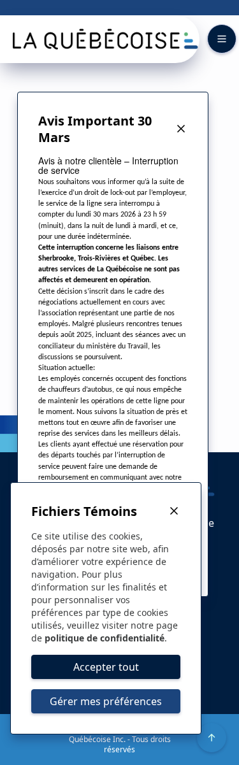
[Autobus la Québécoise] (103, 39)
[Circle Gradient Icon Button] (211, 737)
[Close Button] (181, 129)
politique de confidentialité (104, 638)
